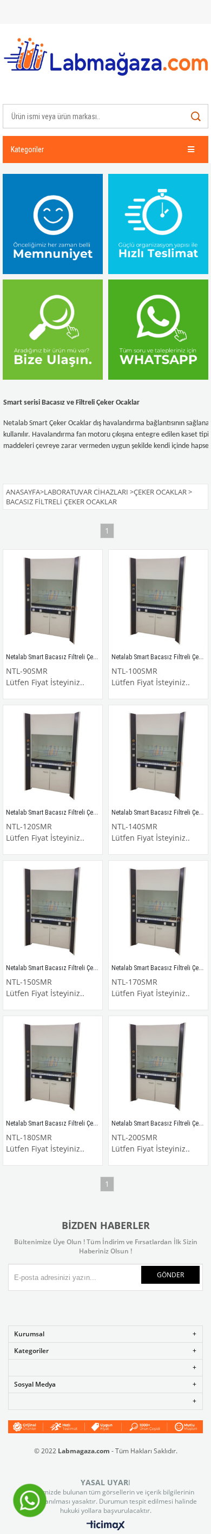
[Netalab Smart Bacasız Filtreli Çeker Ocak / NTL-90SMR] (52, 599)
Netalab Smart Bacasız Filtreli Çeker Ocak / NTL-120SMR (81, 812)
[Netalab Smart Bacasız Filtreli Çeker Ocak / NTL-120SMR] (52, 754)
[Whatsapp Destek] (30, 1516)
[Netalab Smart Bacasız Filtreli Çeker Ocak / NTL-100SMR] (158, 599)
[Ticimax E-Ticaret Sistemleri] (106, 1525)
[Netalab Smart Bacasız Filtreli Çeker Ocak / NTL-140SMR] (158, 754)
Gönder (170, 1274)
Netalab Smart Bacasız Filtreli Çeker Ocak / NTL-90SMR (80, 657)
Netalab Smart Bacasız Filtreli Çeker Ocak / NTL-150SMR (81, 968)
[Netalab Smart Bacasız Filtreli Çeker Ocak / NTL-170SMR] (158, 910)
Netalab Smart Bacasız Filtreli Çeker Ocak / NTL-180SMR (81, 1123)
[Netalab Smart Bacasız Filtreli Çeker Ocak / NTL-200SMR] (158, 1065)
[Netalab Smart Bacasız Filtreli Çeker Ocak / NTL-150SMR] (52, 910)
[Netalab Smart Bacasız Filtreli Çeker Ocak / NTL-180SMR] (52, 1065)
